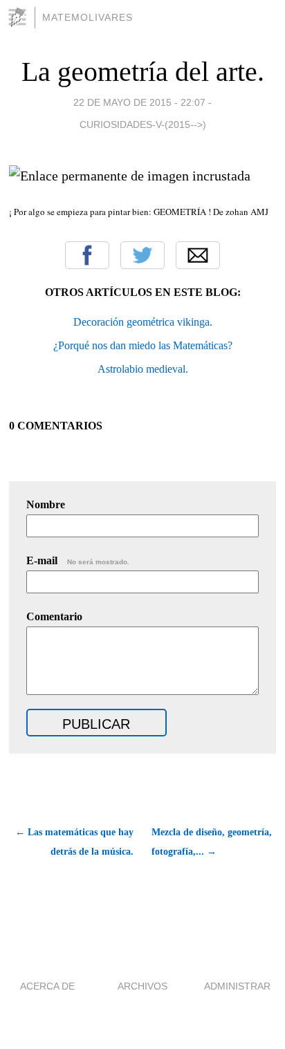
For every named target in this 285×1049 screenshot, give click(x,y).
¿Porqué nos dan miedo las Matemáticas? (142, 345)
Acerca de (47, 986)
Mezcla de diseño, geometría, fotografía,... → (211, 842)
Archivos (142, 986)
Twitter (142, 255)
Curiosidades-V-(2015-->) (143, 124)
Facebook (87, 255)
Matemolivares (87, 17)
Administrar (237, 986)
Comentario (54, 616)
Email (198, 255)
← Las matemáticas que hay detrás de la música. (74, 842)
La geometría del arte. (142, 71)
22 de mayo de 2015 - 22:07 (139, 102)
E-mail (77, 560)
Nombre (45, 504)
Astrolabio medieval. (143, 369)
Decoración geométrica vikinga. (142, 322)
